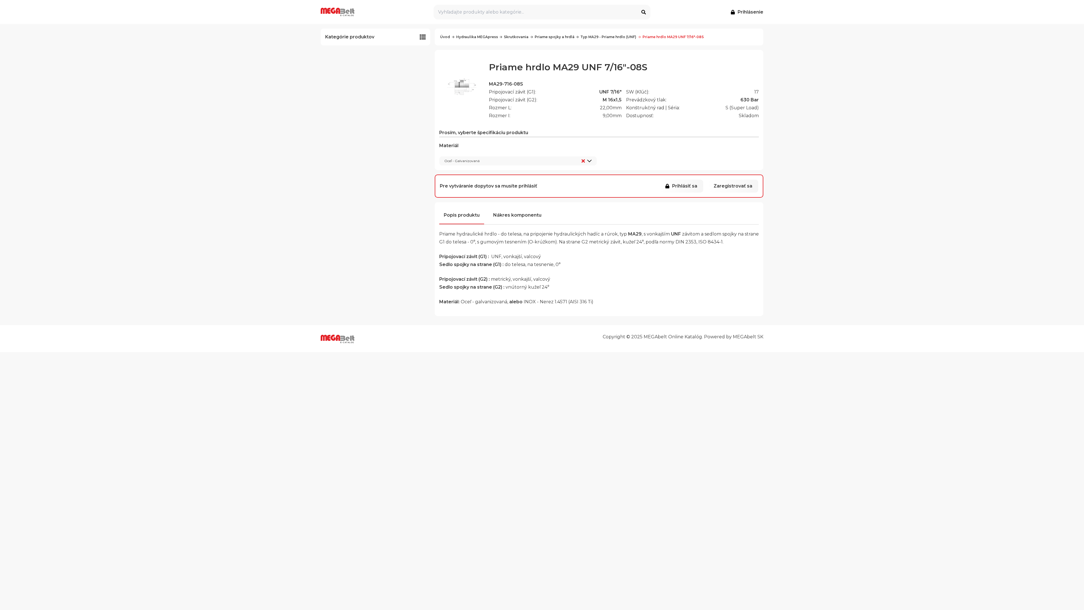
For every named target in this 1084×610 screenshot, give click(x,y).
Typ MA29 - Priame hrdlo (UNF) (608, 37)
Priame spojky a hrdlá (554, 37)
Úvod (445, 37)
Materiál (459, 153)
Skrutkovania (516, 37)
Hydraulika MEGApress (477, 37)
